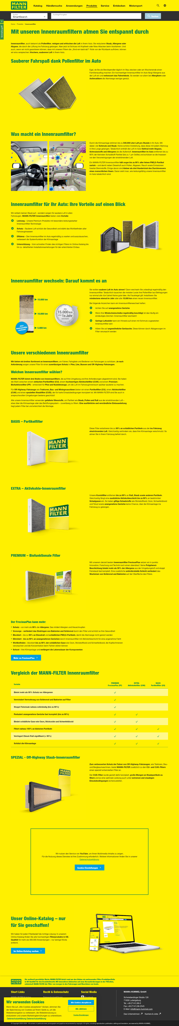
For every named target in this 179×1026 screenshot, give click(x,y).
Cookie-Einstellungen (81, 1014)
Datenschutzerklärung (16, 1018)
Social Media (89, 992)
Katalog (37, 5)
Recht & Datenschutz (56, 992)
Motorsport (135, 5)
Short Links (18, 992)
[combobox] (96, 16)
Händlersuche (54, 5)
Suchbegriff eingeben (60, 14)
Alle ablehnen (81, 1009)
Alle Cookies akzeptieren (81, 1002)
